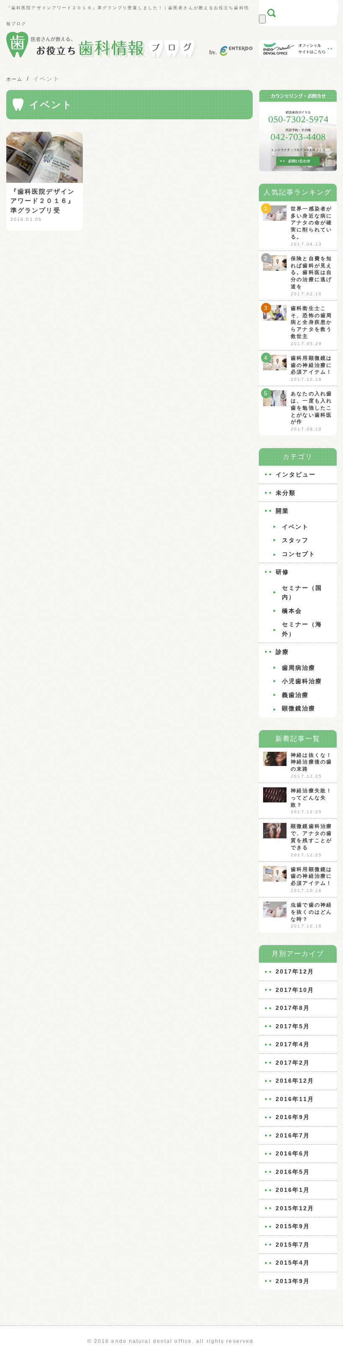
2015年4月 (293, 1262)
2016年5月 (293, 1171)
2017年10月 (295, 989)
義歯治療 (295, 695)
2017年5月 (293, 1026)
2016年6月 (293, 1153)
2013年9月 (293, 1281)
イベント (295, 526)
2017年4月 (293, 1044)
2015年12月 (295, 1208)
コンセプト (299, 554)
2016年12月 (295, 1080)
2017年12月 (295, 971)
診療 (282, 651)
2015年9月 (293, 1226)
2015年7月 (293, 1244)
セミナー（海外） (302, 629)
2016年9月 (293, 1117)
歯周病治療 (299, 667)
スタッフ (295, 540)
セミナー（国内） (302, 592)
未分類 (286, 492)
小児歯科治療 (302, 681)
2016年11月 (295, 1099)
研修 (282, 572)
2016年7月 (293, 1135)
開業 (282, 510)
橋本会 (292, 610)
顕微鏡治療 (299, 708)
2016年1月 (293, 1189)
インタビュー (296, 474)
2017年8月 (293, 1007)
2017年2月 (293, 1062)
